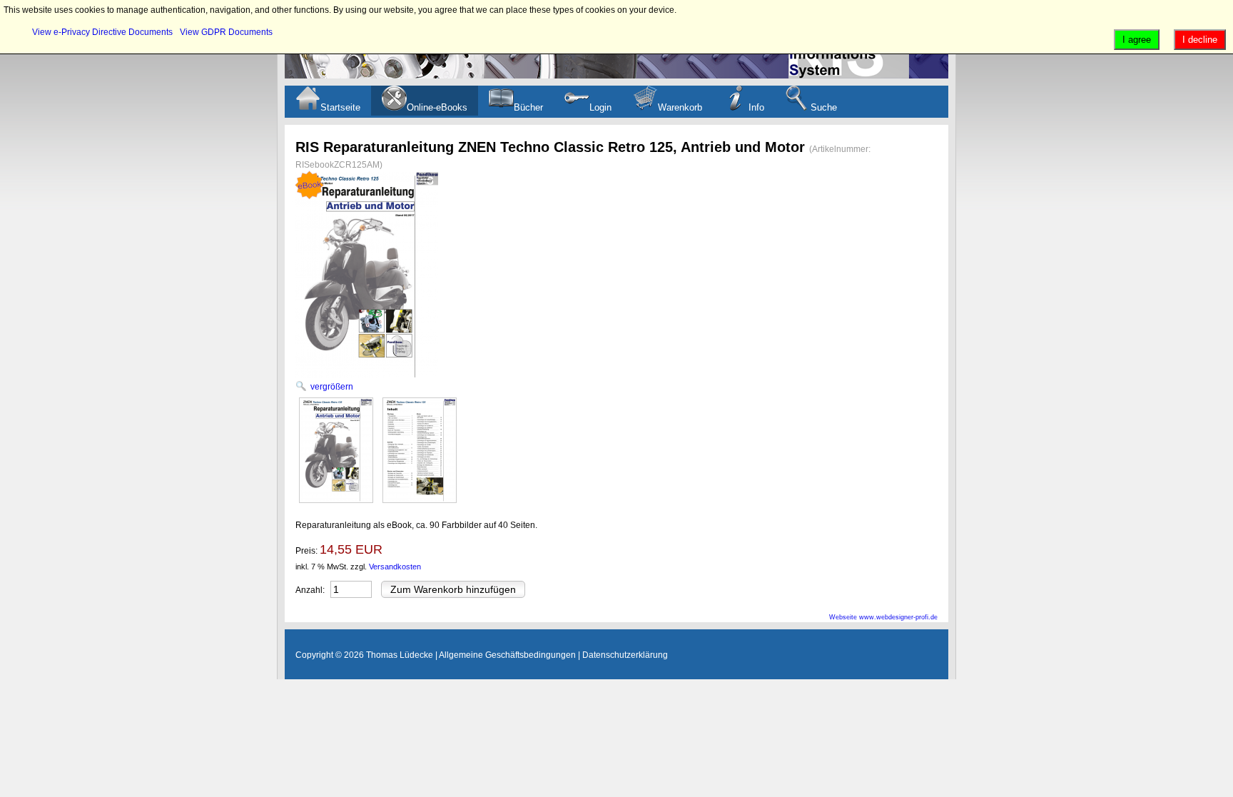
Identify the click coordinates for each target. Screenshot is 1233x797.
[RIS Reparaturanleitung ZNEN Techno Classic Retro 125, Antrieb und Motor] (336, 450)
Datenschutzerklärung (625, 655)
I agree (1136, 39)
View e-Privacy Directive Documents (102, 32)
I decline (1199, 39)
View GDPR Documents (226, 32)
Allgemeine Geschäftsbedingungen (507, 655)
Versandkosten (395, 566)
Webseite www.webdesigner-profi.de (883, 617)
